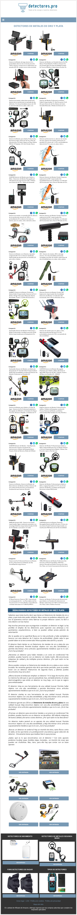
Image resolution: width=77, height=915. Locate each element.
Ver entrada (23, 772)
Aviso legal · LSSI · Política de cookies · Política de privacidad (38, 901)
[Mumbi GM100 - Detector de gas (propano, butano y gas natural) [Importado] (23, 811)
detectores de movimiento (20, 836)
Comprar (30, 53)
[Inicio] (38, 11)
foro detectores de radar (20, 869)
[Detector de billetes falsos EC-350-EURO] (53, 785)
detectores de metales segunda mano (57, 837)
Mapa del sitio (38, 904)
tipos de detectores (57, 869)
